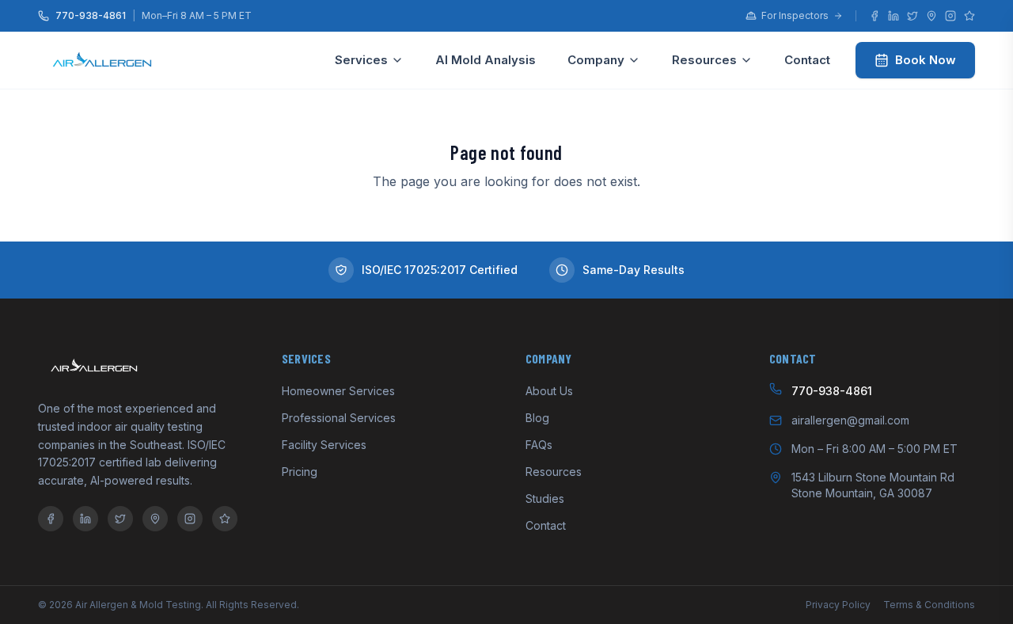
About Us (549, 391)
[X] (912, 15)
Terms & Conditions (929, 605)
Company (595, 59)
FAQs (538, 444)
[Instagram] (950, 15)
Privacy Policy (838, 605)
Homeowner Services (338, 391)
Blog (537, 417)
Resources (704, 59)
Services (361, 59)
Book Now (925, 59)
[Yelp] (969, 15)
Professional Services (339, 417)
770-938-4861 (90, 15)
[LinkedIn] (893, 15)
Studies (544, 498)
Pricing (299, 471)
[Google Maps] (931, 15)
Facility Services (324, 444)
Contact (807, 59)
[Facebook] (874, 15)
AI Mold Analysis (485, 59)
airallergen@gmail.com (850, 420)
